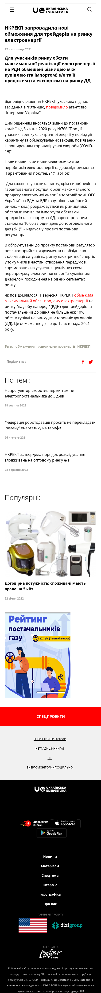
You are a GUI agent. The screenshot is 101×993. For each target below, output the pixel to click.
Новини (50, 856)
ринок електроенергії (56, 346)
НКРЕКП (83, 346)
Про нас (50, 904)
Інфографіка (50, 894)
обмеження (25, 346)
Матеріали (50, 866)
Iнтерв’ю (50, 885)
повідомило (57, 107)
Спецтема (50, 875)
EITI (50, 758)
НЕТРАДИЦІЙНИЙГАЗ (50, 749)
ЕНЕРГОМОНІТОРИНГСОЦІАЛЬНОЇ (50, 767)
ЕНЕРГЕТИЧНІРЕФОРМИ (50, 739)
